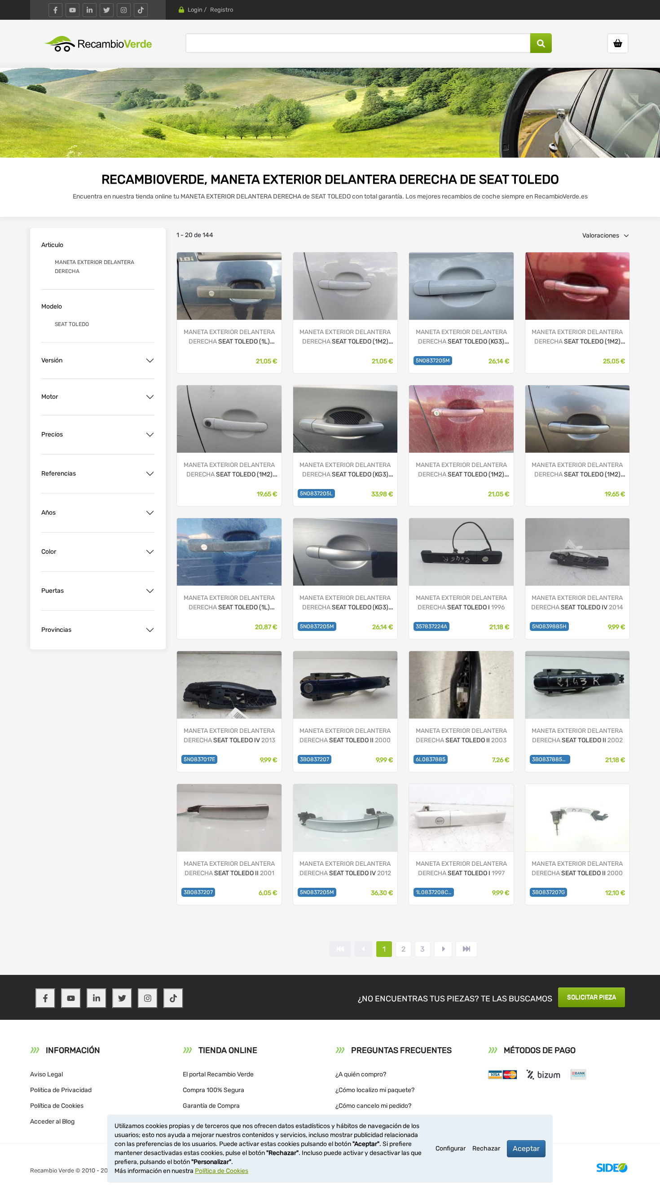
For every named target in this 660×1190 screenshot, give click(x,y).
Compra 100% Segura (213, 1090)
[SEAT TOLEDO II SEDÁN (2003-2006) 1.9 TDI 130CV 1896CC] (461, 684)
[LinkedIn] (90, 10)
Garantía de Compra (211, 1106)
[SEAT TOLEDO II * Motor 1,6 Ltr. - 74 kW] (577, 285)
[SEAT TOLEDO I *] (229, 285)
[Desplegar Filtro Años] (149, 512)
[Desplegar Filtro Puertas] (149, 590)
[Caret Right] (443, 949)
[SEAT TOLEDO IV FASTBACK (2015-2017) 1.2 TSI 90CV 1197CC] (345, 817)
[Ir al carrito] (618, 43)
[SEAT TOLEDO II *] (345, 285)
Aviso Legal (46, 1074)
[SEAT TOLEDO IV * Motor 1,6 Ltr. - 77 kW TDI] (345, 551)
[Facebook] (55, 10)
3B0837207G (548, 892)
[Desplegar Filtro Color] (149, 551)
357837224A (431, 626)
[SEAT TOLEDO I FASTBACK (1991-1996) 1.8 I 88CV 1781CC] (461, 551)
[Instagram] (124, 10)
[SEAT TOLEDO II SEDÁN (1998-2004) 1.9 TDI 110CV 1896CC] (345, 684)
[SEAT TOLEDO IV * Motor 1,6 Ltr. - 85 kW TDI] (461, 285)
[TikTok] (141, 10)
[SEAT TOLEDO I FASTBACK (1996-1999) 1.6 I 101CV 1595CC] (461, 817)
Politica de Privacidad (61, 1090)
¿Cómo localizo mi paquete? (374, 1090)
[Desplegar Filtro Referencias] (149, 473)
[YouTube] (72, 10)
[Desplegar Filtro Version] (149, 360)
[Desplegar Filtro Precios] (149, 434)
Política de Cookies (57, 1106)
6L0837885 (430, 759)
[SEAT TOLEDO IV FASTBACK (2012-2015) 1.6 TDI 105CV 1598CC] (577, 551)
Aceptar (526, 1148)
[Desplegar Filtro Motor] (149, 396)
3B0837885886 (551, 759)
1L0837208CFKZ (435, 892)
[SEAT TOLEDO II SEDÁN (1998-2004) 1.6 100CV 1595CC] (577, 817)
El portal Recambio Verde (218, 1074)
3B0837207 (314, 759)
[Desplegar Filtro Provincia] (149, 630)
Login (195, 9)
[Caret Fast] (364, 949)
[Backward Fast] (340, 949)
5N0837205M (433, 360)
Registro (221, 9)
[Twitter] (107, 10)
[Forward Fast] (466, 949)
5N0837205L (316, 493)
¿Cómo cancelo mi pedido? (373, 1106)
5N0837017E (199, 759)
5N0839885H (549, 626)
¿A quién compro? (360, 1074)
